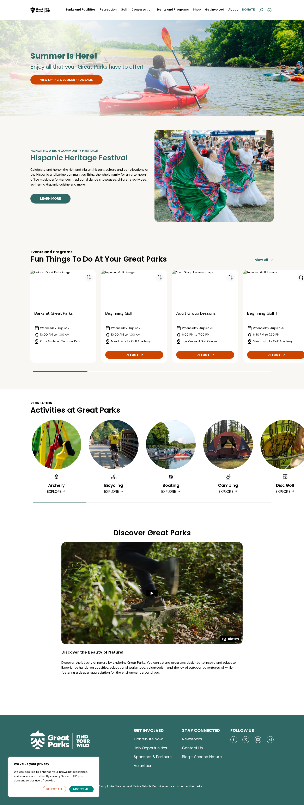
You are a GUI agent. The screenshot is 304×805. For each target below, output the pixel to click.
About (233, 9)
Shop (197, 9)
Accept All (81, 789)
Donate (248, 9)
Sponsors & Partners (153, 756)
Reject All (54, 789)
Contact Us (192, 747)
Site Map (115, 786)
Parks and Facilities (81, 9)
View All (264, 260)
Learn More (50, 198)
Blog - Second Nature (202, 756)
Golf (124, 9)
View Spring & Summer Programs (66, 80)
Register (134, 354)
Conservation (142, 9)
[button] (261, 10)
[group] (63, 316)
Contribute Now (148, 739)
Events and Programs (173, 9)
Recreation (108, 9)
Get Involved (214, 9)
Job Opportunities (150, 747)
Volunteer (143, 765)
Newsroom (192, 739)
